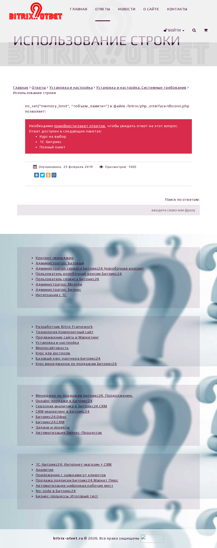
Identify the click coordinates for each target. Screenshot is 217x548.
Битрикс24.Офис (51, 417)
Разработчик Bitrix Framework (64, 326)
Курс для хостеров (53, 353)
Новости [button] (126, 9)
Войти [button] (174, 30)
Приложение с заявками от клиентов (71, 475)
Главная (20, 87)
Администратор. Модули (59, 284)
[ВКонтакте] (36, 175)
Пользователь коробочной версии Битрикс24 (79, 273)
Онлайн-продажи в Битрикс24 (64, 401)
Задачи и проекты (53, 427)
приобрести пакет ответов (79, 126)
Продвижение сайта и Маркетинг (67, 337)
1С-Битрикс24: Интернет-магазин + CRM (74, 464)
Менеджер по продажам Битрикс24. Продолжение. (84, 395)
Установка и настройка (71, 87)
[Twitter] (42, 175)
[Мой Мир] (54, 175)
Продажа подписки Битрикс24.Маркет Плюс (77, 480)
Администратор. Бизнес (58, 289)
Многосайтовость (52, 348)
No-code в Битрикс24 (56, 491)
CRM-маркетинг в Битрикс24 (63, 411)
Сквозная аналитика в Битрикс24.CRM (71, 406)
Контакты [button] (177, 9)
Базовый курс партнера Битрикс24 (68, 358)
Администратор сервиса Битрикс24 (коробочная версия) (90, 268)
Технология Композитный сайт (65, 332)
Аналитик (45, 469)
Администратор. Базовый (60, 263)
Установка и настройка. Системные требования (141, 87)
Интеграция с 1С (51, 295)
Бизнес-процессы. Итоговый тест (67, 496)
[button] (206, 31)
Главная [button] (78, 9)
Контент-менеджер (55, 258)
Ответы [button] (102, 9)
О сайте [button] (151, 9)
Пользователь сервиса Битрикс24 (67, 279)
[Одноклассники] (48, 175)
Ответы (39, 87)
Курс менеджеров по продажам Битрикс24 (76, 364)
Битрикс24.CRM (50, 422)
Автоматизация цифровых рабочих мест (74, 485)
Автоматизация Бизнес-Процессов (69, 432)
